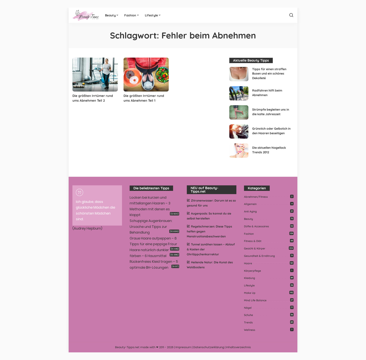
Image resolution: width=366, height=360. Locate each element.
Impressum (183, 347)
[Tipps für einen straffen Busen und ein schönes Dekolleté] (238, 74)
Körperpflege (252, 270)
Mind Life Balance (255, 300)
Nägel (248, 307)
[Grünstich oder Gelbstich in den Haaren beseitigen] (238, 131)
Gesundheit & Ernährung (259, 256)
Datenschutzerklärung (208, 347)
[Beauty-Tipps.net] (85, 15)
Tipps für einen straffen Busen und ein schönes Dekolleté (269, 73)
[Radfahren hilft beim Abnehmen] (238, 93)
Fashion (249, 233)
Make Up (249, 293)
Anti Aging (250, 211)
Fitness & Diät (252, 241)
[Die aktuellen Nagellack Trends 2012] (238, 150)
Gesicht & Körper (254, 248)
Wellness (249, 330)
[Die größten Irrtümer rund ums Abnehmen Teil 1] (146, 75)
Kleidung (249, 278)
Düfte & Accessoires (256, 226)
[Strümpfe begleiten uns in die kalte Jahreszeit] (238, 112)
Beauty (248, 219)
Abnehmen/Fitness (256, 196)
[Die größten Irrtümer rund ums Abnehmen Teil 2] (95, 75)
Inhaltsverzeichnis (238, 347)
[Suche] (291, 15)
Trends (248, 322)
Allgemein (250, 204)
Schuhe (248, 315)
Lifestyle (249, 285)
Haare (248, 263)
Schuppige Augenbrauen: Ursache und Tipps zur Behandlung (151, 226)
